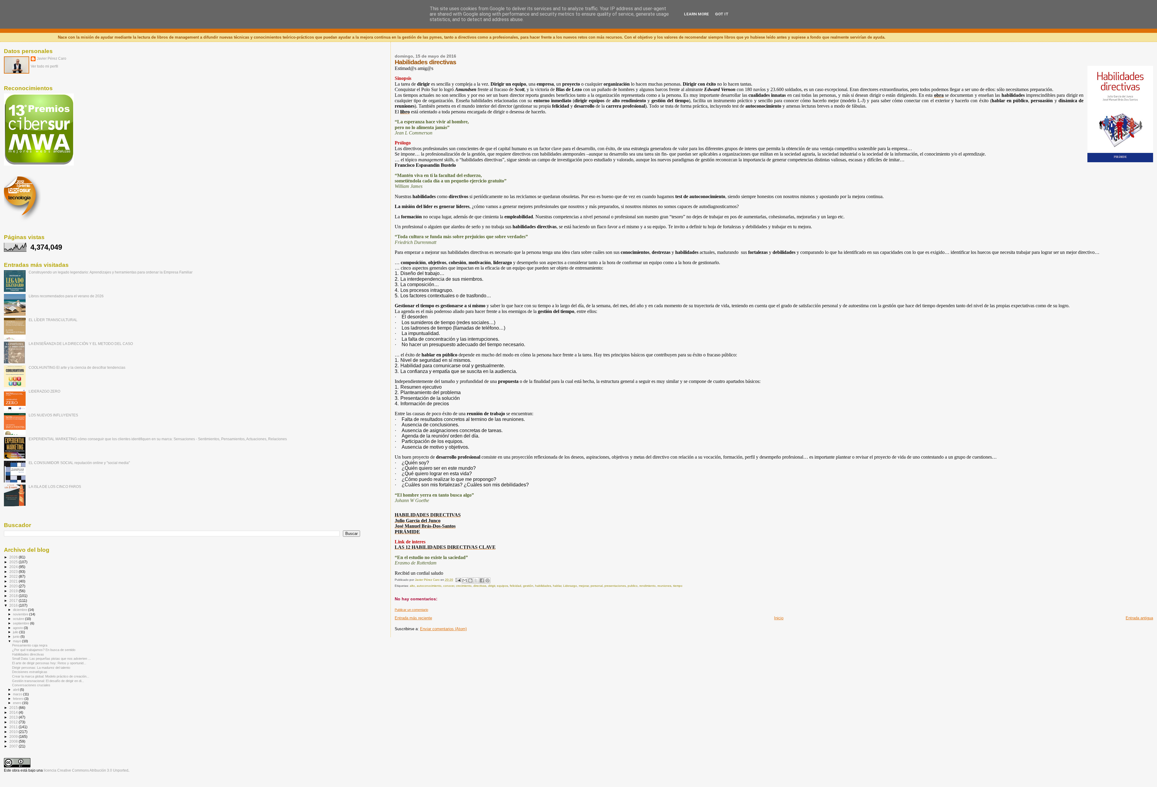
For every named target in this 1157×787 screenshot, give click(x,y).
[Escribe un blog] (470, 580)
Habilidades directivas (28, 654)
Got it (722, 14)
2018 (14, 596)
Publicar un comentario (411, 610)
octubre (19, 619)
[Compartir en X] (476, 580)
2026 (14, 557)
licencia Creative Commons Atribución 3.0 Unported (86, 770)
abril (16, 689)
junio (16, 636)
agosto (18, 628)
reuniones (664, 585)
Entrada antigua (1139, 618)
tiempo (677, 585)
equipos (502, 585)
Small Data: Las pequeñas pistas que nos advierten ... (51, 658)
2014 (14, 712)
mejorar (584, 585)
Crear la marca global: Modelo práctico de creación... (50, 676)
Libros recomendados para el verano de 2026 (66, 296)
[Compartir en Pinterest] (487, 580)
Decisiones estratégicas (29, 672)
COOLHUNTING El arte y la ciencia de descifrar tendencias (77, 367)
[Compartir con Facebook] (482, 580)
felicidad (515, 585)
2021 (14, 581)
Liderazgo (570, 585)
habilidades (543, 585)
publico (633, 585)
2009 (14, 736)
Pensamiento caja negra (29, 645)
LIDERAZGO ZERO (44, 391)
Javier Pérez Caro (51, 58)
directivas (479, 585)
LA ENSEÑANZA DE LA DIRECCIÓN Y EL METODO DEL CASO (81, 344)
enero (17, 703)
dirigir (491, 585)
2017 (14, 600)
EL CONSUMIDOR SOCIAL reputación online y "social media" (79, 463)
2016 (14, 605)
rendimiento (647, 585)
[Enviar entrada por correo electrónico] (458, 579)
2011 (14, 727)
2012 (14, 722)
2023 (14, 572)
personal (597, 585)
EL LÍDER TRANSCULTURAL (53, 320)
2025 (14, 562)
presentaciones (615, 585)
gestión (528, 585)
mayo (17, 641)
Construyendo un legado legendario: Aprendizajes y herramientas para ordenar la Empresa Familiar (111, 272)
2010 (14, 732)
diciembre (20, 610)
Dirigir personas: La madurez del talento (41, 667)
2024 (14, 567)
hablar (557, 585)
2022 (14, 576)
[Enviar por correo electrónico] (465, 580)
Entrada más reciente (413, 618)
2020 (14, 586)
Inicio (778, 618)
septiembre (21, 623)
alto (412, 585)
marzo (18, 694)
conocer (448, 585)
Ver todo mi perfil (44, 66)
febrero (18, 698)
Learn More (696, 14)
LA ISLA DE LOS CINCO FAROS (55, 486)
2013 (14, 717)
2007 (14, 746)
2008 (14, 741)
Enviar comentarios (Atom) (443, 629)
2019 (14, 591)
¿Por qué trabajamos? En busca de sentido (43, 650)
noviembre (21, 614)
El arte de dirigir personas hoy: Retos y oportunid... (49, 663)
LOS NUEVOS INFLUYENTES (53, 415)
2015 (14, 708)
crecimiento (464, 585)
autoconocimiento (429, 585)
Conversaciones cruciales (31, 685)
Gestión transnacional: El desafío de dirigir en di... (48, 681)
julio (16, 632)
